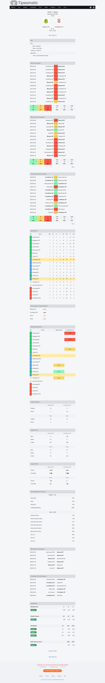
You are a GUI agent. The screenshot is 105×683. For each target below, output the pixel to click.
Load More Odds (52, 651)
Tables (46, 7)
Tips (19, 7)
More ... (73, 167)
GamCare (63, 666)
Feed (40, 7)
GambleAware (43, 666)
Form (65, 7)
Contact (59, 676)
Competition (33, 7)
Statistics (53, 7)
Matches (13, 7)
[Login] (93, 7)
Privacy (41, 676)
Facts (59, 7)
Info (65, 676)
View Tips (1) (52, 35)
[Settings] (90, 7)
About (53, 676)
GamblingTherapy (53, 666)
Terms (47, 676)
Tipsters (25, 7)
